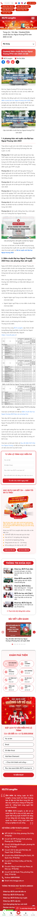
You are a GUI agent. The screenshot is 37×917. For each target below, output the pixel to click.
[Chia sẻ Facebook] (3, 62)
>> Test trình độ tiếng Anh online (18, 611)
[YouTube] (16, 3)
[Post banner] (18, 25)
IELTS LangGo (18, 328)
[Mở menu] (33, 18)
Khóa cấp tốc (22, 9)
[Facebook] (19, 3)
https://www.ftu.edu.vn (8, 335)
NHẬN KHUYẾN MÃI (10, 550)
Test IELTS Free (8, 9)
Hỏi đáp (15, 32)
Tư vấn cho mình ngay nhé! (18, 481)
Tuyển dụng (31, 3)
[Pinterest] (13, 62)
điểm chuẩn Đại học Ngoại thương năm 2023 (15, 100)
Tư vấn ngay (19, 775)
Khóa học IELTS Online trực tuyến (15, 898)
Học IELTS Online (23, 6)
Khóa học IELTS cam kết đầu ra (14, 891)
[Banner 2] (20, 722)
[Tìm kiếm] (12, 3)
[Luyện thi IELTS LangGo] (18, 790)
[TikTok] (25, 3)
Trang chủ (6, 32)
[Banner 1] (17, 722)
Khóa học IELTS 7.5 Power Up (13, 895)
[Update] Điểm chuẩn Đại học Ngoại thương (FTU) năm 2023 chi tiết (17, 34)
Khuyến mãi (7, 12)
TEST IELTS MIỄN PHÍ (23, 550)
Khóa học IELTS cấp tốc (11, 901)
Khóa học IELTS (8, 6)
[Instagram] (22, 3)
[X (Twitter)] (17, 62)
